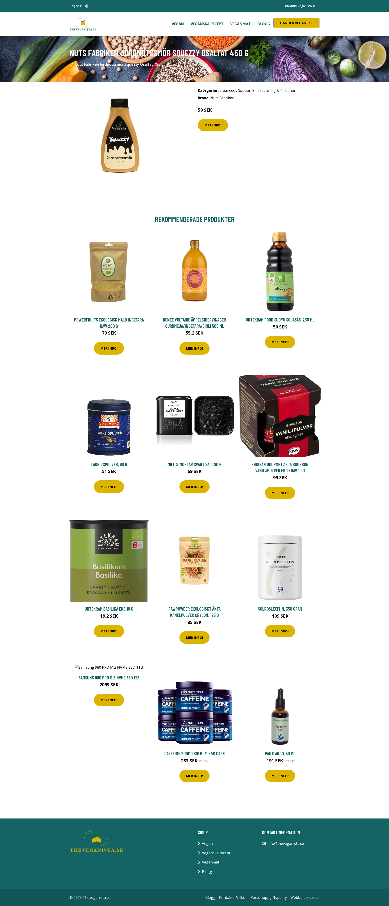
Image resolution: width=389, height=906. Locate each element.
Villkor (241, 897)
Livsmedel (227, 90)
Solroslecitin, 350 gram (280, 608)
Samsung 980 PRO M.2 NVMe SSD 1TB (109, 677)
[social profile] (87, 6)
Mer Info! (213, 125)
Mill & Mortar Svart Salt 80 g (194, 464)
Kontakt (226, 897)
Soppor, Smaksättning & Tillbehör (267, 90)
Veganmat (240, 23)
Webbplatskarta (304, 897)
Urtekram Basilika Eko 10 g (109, 608)
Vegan (178, 23)
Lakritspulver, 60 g (109, 464)
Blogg (264, 23)
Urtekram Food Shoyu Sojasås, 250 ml (280, 319)
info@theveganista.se (300, 6)
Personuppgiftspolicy (269, 897)
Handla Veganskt (296, 22)
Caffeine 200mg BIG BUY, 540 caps (194, 753)
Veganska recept (207, 23)
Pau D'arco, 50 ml (280, 753)
